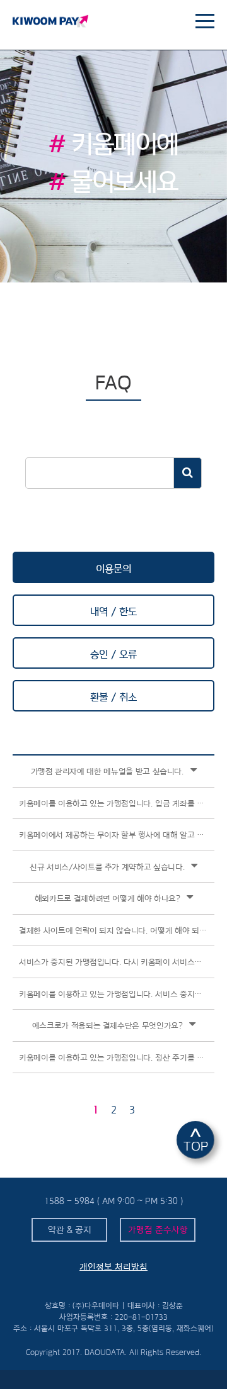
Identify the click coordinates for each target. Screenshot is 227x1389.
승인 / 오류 (113, 654)
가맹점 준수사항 (158, 1229)
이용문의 (113, 569)
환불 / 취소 (113, 697)
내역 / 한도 (113, 611)
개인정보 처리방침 (113, 1267)
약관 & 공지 (69, 1229)
